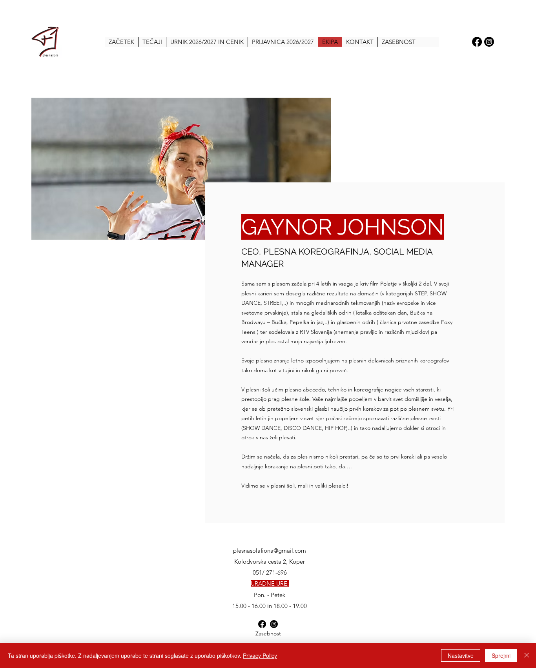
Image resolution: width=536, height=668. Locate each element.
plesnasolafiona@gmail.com (269, 550)
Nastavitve (461, 655)
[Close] (526, 655)
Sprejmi (501, 655)
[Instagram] (489, 42)
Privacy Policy (260, 655)
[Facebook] (477, 42)
